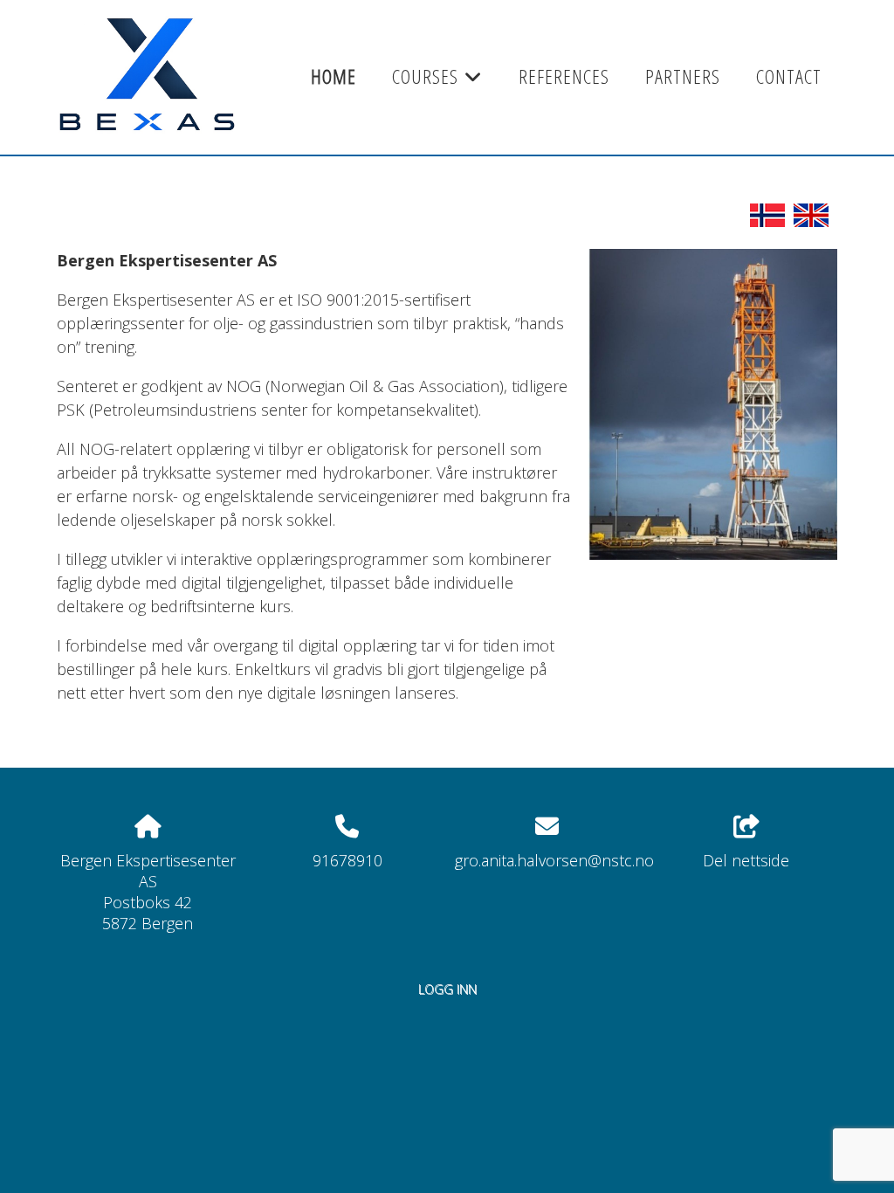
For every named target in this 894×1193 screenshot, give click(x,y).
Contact (789, 76)
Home (333, 76)
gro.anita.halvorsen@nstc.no (554, 860)
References (564, 76)
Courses (437, 82)
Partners (682, 76)
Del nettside (746, 860)
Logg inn (447, 989)
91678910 (347, 860)
